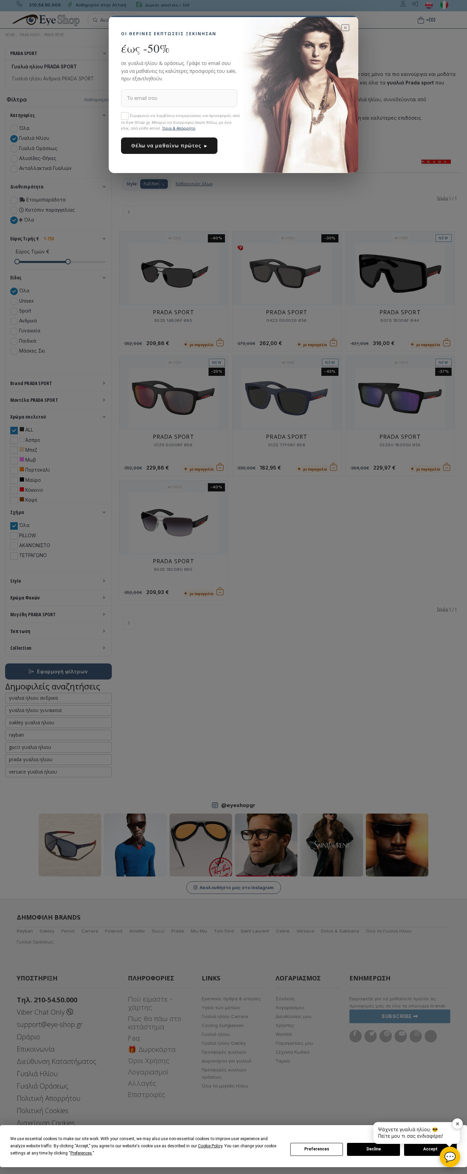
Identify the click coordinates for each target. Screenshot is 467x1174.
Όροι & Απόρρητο (178, 128)
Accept (430, 1149)
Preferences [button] (81, 1153)
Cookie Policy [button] (210, 1146)
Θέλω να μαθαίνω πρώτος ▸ (169, 145)
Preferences (316, 1149)
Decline (373, 1149)
